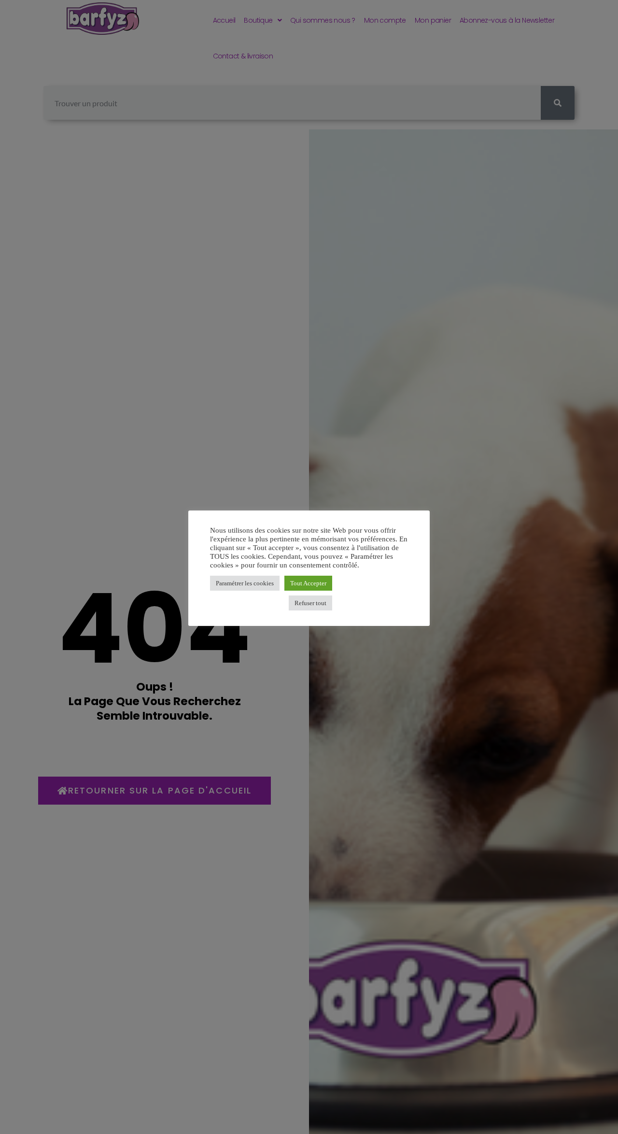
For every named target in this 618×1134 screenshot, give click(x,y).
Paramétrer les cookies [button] (245, 583)
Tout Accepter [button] (308, 583)
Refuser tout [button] (310, 603)
